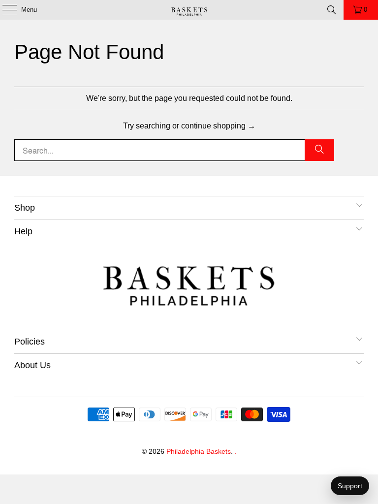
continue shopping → (218, 126)
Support (350, 486)
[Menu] (4, 10)
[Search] (331, 10)
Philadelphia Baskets (198, 451)
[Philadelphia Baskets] (189, 10)
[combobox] (174, 150)
